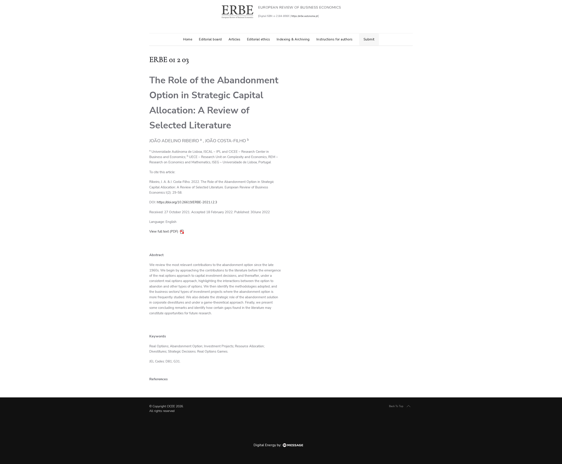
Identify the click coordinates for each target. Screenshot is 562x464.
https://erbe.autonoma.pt (304, 16)
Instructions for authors (334, 39)
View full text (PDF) (163, 231)
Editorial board (210, 39)
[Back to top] (408, 406)
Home (187, 39)
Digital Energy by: (268, 445)
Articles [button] (234, 39)
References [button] (158, 379)
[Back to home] (237, 11)
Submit (369, 39)
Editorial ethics (258, 39)
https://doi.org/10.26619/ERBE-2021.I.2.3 (187, 202)
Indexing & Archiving (293, 39)
